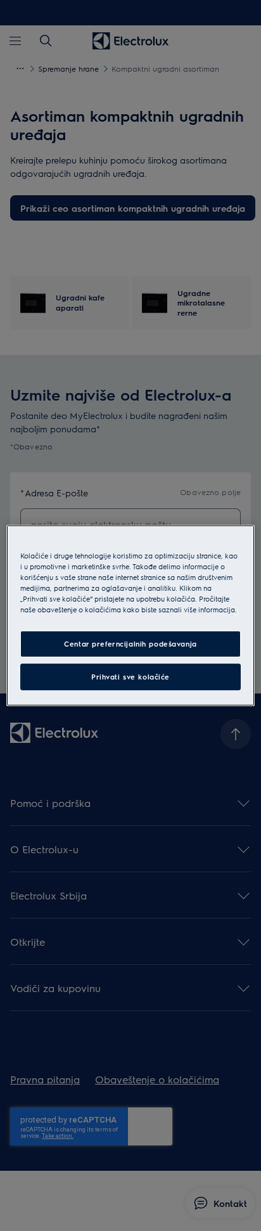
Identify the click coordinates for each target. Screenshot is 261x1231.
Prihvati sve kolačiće (130, 676)
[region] (130, 615)
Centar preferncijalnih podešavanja (130, 643)
